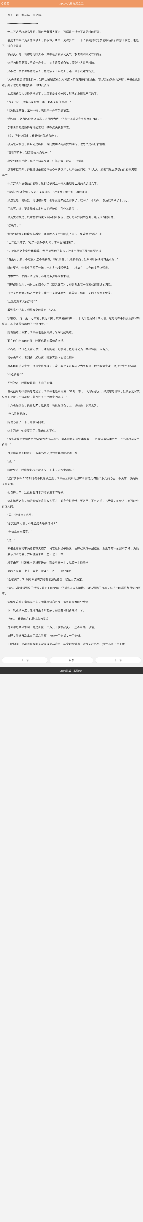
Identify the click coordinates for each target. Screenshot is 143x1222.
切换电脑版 (65, 670)
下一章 (118, 660)
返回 (6, 3)
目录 (71, 660)
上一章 (25, 660)
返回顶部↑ (79, 670)
